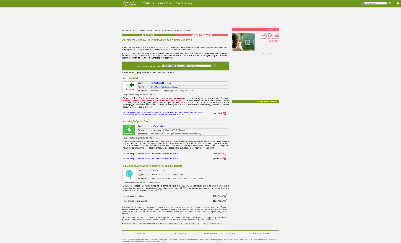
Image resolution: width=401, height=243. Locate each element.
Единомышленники (259, 233)
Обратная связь (181, 233)
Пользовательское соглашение (220, 233)
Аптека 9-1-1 (130, 78)
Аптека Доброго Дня (135, 121)
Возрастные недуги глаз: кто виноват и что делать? (269, 37)
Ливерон (211, 223)
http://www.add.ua (158, 126)
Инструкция (148, 35)
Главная (126, 30)
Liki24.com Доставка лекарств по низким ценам (152, 166)
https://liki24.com (158, 171)
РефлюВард (174, 223)
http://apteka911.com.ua (161, 83)
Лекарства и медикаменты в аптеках (173, 30)
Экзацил (184, 223)
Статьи (147, 3)
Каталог (163, 3)
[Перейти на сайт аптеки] (225, 114)
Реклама (141, 233)
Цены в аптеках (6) (202, 35)
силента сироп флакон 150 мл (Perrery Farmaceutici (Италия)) (150, 154)
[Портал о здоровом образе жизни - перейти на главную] (130, 6)
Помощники (182, 3)
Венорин (193, 223)
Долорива (202, 223)
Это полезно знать (142, 30)
